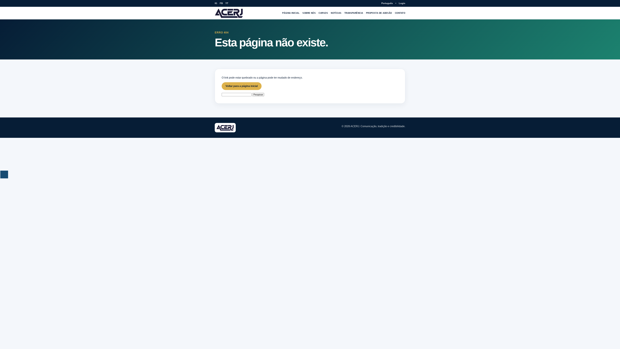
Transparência (353, 13)
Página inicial (291, 13)
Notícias (336, 13)
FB (221, 3)
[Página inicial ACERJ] (229, 13)
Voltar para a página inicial (242, 86)
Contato (400, 13)
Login (402, 3)
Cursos (323, 13)
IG (216, 3)
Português (387, 3)
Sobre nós (309, 13)
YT (226, 3)
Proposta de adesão (379, 13)
